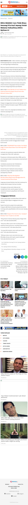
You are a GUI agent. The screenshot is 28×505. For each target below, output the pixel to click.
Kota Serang (6, 338)
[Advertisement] (14, 462)
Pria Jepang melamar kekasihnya (9, 246)
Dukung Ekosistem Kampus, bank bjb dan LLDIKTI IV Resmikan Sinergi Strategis (20, 303)
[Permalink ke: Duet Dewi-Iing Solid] (21, 313)
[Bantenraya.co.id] (14, 2)
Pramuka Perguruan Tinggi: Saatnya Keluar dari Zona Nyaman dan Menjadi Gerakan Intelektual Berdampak (7, 320)
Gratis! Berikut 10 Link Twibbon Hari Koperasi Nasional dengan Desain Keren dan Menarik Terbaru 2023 (13, 91)
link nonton (6, 348)
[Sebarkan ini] (15, 257)
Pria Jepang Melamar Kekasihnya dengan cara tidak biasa (13, 250)
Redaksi (7, 484)
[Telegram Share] (22, 257)
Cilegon (5, 341)
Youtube (14, 496)
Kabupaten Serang (7, 351)
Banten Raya (4, 18)
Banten (5, 335)
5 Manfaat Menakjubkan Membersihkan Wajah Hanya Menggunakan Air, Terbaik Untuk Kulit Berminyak (13, 177)
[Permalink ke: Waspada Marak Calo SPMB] (21, 284)
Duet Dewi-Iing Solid (20, 318)
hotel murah (6, 346)
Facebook (8, 493)
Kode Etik (20, 484)
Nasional (10, 18)
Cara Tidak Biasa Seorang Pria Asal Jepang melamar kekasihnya (13, 243)
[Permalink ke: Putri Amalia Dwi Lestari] (2, 33)
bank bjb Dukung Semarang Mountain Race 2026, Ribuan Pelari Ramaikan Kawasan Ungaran (7, 304)
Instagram (21, 493)
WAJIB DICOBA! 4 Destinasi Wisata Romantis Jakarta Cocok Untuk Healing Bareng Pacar (7, 264)
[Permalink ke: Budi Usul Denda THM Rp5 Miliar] (7, 284)
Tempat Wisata (6, 343)
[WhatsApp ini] (25, 257)
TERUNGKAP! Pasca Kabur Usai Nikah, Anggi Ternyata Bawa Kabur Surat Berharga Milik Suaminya (14, 147)
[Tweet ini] (18, 257)
